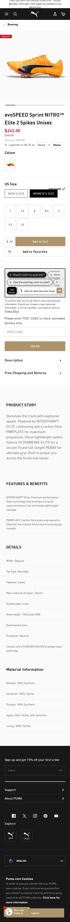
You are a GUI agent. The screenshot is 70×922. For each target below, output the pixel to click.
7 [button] (10, 211)
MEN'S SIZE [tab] (16, 193)
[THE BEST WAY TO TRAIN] (27, 836)
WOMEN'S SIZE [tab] (43, 193)
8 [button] (34, 211)
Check (35, 346)
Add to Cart (40, 241)
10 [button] (22, 224)
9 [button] (59, 211)
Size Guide (55, 189)
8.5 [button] (46, 211)
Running (13, 24)
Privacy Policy (12, 311)
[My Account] (55, 14)
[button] (7, 14)
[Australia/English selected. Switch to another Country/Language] (35, 861)
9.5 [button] (10, 224)
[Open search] (15, 14)
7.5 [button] (22, 211)
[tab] (10, 105)
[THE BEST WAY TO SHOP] (11, 836)
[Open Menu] (7, 14)
